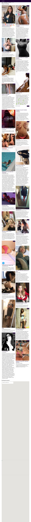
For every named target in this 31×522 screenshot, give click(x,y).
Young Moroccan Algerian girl (7, 265)
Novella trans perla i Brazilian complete (21, 110)
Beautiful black (5, 205)
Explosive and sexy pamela (21, 233)
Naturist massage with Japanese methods (22, 362)
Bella (3, 328)
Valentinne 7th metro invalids (21, 302)
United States (6, 2)
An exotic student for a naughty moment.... (22, 58)
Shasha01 (18, 139)
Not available (4, 75)
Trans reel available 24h (6, 52)
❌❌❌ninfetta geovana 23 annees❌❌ (7, 148)
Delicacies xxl (18, 209)
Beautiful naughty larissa (6, 231)
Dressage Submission (20, 329)
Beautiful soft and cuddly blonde (8, 128)
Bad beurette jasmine (6, 293)
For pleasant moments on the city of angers (22, 26)
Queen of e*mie (19, 92)
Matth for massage (5, 94)
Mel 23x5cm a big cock (20, 165)
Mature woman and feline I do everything (7, 172)
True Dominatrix (5, 351)
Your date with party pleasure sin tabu (22, 271)
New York (9, 2)
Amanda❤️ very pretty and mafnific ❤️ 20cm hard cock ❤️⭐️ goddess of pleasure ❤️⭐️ (8, 25)
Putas (2, 2)
